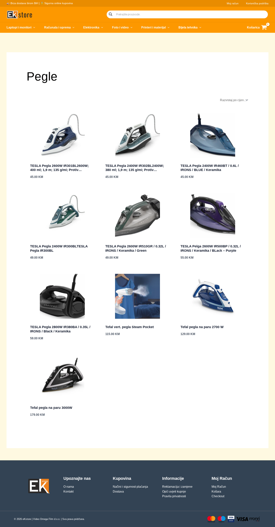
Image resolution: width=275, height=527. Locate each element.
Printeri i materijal (153, 27)
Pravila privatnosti (174, 496)
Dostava (118, 491)
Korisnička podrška (257, 3)
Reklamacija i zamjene (177, 486)
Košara (216, 491)
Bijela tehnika (188, 27)
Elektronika (91, 27)
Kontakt (68, 491)
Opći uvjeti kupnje (174, 491)
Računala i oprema (57, 27)
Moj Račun (219, 486)
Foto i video (120, 27)
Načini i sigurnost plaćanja (130, 486)
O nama (68, 486)
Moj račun (233, 3)
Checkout (218, 496)
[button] (33, 27)
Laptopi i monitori (19, 27)
